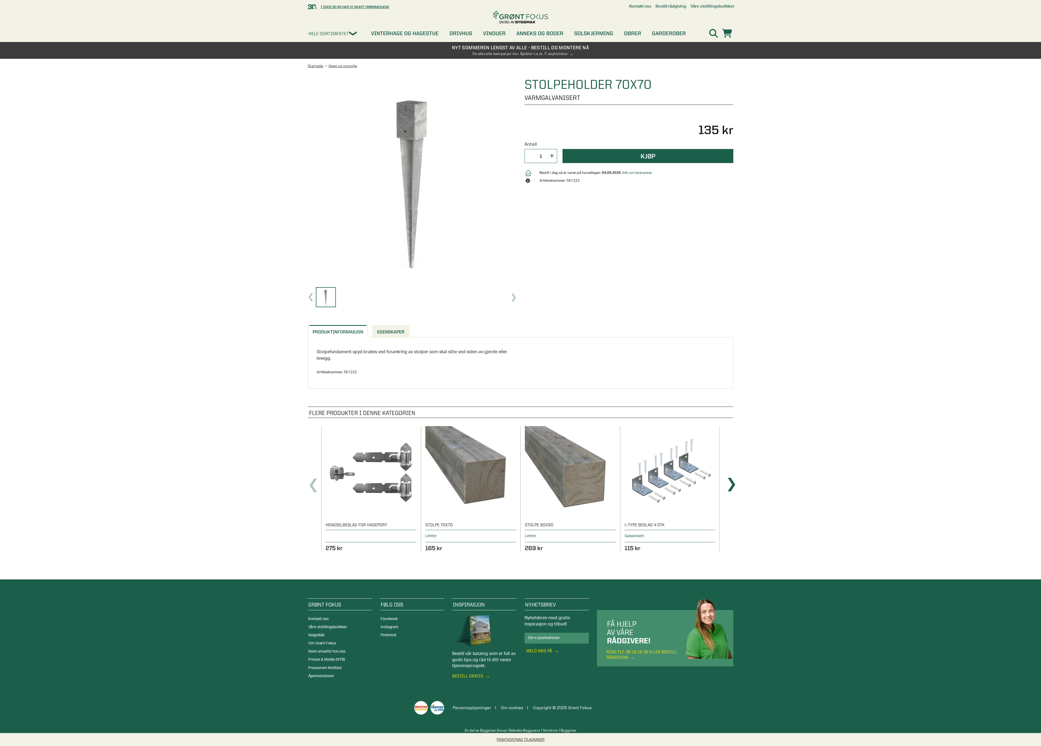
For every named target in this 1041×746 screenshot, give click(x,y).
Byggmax (568, 730)
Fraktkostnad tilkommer (521, 739)
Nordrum (550, 730)
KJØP (648, 156)
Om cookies (512, 707)
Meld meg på (539, 650)
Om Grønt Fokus (322, 643)
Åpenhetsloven (321, 676)
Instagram (389, 627)
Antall (531, 144)
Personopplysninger (472, 707)
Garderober (669, 33)
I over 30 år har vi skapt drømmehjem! (355, 7)
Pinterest (388, 635)
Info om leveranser (637, 173)
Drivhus (460, 33)
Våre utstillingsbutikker (327, 627)
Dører (632, 33)
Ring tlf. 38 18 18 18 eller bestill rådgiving (641, 654)
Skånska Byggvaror (524, 730)
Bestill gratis (468, 676)
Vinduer (494, 33)
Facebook (389, 619)
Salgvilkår (316, 635)
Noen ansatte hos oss (326, 651)
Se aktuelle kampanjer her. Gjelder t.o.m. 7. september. (520, 53)
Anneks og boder (539, 33)
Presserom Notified (324, 668)
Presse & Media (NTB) (326, 659)
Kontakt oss (318, 619)
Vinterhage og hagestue (405, 33)
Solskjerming (593, 33)
